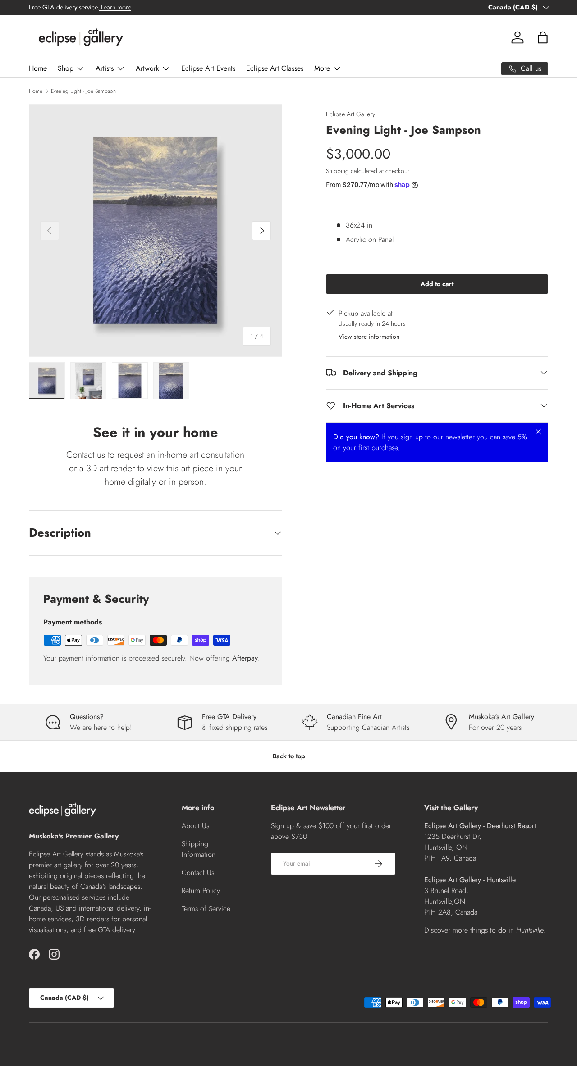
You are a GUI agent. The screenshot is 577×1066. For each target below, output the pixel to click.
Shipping (337, 170)
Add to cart (437, 283)
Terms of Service (206, 908)
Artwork (147, 68)
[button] (543, 37)
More (322, 68)
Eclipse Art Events (208, 68)
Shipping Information (198, 849)
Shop (65, 68)
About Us (195, 825)
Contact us (85, 454)
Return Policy (201, 890)
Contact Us (198, 872)
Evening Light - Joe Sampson (83, 91)
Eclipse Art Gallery (350, 113)
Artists (105, 68)
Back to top (288, 756)
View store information (369, 336)
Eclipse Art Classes (274, 68)
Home (38, 68)
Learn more (115, 7)
